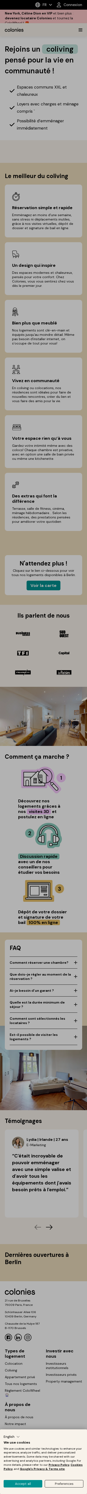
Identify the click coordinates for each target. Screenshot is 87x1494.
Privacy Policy (59, 1465)
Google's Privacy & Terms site (42, 1469)
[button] (12, 1437)
